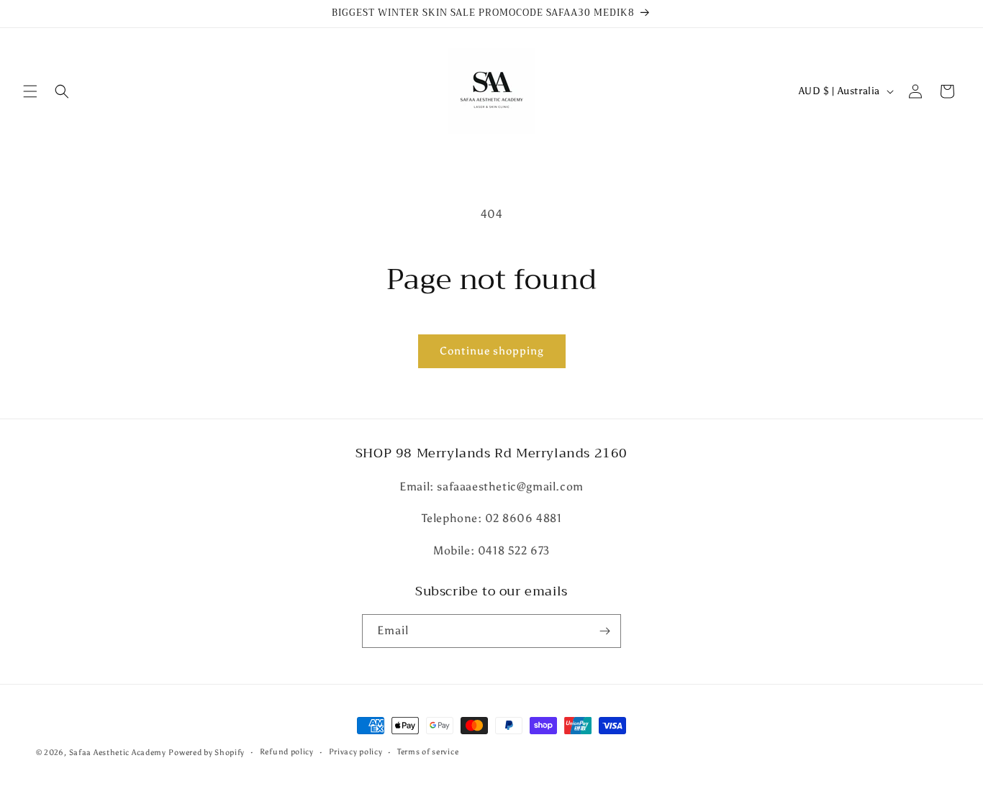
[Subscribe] (604, 631)
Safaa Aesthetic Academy (117, 752)
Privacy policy (356, 752)
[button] (30, 91)
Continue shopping (492, 350)
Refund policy (287, 752)
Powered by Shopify (206, 752)
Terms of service (427, 752)
